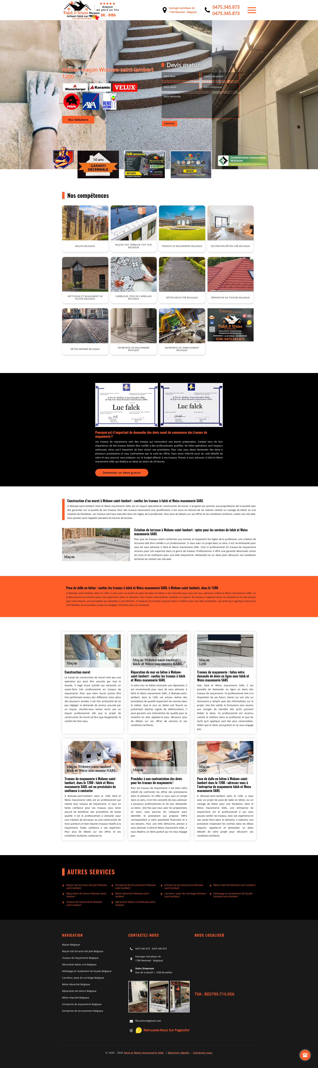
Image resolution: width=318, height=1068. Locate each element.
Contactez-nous (202, 1052)
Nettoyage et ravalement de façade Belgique (86, 971)
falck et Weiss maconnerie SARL (144, 1052)
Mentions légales (178, 1052)
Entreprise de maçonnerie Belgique (82, 1004)
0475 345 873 (142, 948)
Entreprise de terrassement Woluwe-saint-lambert (135, 887)
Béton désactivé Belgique (76, 984)
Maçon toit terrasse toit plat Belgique (82, 951)
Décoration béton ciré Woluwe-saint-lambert (135, 903)
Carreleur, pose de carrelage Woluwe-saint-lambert (185, 895)
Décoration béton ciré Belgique (79, 964)
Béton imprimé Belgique (75, 997)
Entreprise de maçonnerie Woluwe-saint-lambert (184, 887)
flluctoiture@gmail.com (148, 1020)
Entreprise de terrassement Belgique (82, 1010)
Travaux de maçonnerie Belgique (80, 957)
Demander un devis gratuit (122, 472)
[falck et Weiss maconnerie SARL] (91, 10)
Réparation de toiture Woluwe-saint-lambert (86, 895)
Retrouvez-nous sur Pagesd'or (167, 1030)
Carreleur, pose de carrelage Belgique (83, 977)
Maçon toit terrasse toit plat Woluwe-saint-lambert (86, 887)
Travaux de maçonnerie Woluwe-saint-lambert (84, 903)
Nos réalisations (78, 120)
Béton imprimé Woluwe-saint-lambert (234, 885)
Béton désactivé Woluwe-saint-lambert (132, 895)
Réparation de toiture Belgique (79, 991)
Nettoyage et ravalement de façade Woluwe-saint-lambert (232, 895)
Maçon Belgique (71, 944)
